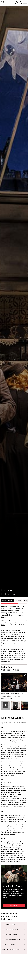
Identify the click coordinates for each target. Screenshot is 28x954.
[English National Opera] (2, 3)
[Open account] (20, 3)
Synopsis (18, 600)
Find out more (14, 905)
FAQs (25, 600)
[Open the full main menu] (25, 3)
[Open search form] (16, 3)
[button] (14, 924)
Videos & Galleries (7, 600)
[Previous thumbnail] (12, 712)
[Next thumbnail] (17, 712)
